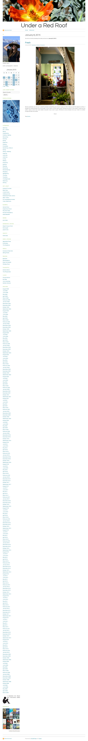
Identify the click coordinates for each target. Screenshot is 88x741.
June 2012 (5, 599)
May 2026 (5, 294)
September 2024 (7, 331)
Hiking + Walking (7, 151)
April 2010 (5, 647)
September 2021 (7, 396)
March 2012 (6, 604)
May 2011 (5, 623)
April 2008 (5, 690)
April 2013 (5, 581)
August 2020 (6, 420)
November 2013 (7, 568)
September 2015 (7, 528)
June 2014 (5, 555)
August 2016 (6, 508)
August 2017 (6, 486)
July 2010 (5, 641)
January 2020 (6, 433)
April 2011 (5, 625)
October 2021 (6, 394)
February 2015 (6, 541)
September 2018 (7, 462)
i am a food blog (6, 281)
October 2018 (6, 460)
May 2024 (5, 338)
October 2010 (6, 636)
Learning (5, 155)
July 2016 (5, 509)
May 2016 (5, 513)
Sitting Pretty (6, 252)
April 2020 (5, 427)
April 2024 (5, 340)
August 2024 (6, 332)
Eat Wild (5, 279)
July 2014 (5, 553)
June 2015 (5, 533)
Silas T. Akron (6, 197)
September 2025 (7, 309)
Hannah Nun (6, 207)
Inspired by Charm (7, 208)
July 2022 (5, 378)
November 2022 (7, 371)
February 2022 (6, 387)
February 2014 (6, 562)
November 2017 (7, 480)
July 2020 (5, 422)
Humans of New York (8, 251)
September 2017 (7, 484)
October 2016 (6, 504)
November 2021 (7, 393)
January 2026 (6, 301)
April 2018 (5, 471)
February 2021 (6, 409)
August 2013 (6, 573)
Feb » (7, 86)
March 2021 (6, 407)
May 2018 (5, 469)
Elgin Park (5, 190)
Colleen (38, 45)
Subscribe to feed (8, 30)
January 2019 (6, 455)
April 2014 (5, 559)
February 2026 (6, 299)
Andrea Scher (6, 269)
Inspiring (5, 153)
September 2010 (7, 637)
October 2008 (6, 679)
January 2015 (6, 542)
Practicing (5, 162)
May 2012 (5, 601)
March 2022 (6, 385)
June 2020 (5, 424)
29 (13, 84)
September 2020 (7, 418)
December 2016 (7, 500)
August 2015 (6, 530)
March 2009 (6, 670)
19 (6, 82)
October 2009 (6, 657)
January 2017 (6, 499)
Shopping (5, 171)
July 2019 (5, 444)
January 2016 (6, 521)
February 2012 (6, 606)
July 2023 (5, 356)
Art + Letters (6, 129)
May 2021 (5, 404)
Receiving (5, 168)
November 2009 (7, 656)
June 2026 (5, 292)
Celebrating (6, 133)
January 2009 (6, 674)
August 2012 (6, 595)
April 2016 (5, 515)
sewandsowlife (6, 214)
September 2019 (7, 440)
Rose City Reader (7, 262)
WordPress (33, 738)
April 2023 (5, 362)
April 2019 (5, 449)
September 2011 (7, 615)
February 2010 (6, 650)
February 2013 (6, 584)
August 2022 (6, 376)
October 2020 (6, 416)
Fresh (28, 43)
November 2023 (7, 349)
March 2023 (6, 363)
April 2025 (5, 318)
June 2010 (5, 643)
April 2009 (5, 668)
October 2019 (6, 438)
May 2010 (5, 645)
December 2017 (7, 478)
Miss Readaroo (6, 260)
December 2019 (7, 435)
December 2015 (7, 522)
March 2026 (6, 298)
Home (26, 30)
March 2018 (6, 473)
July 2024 (5, 334)
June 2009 (5, 665)
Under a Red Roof (44, 25)
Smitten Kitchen (7, 283)
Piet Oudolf (5, 228)
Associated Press (7, 241)
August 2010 (6, 639)
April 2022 (5, 383)
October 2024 (6, 329)
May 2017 (5, 491)
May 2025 (5, 316)
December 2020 (7, 413)
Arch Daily (5, 220)
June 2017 (5, 489)
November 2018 (7, 458)
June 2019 (5, 446)
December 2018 (7, 457)
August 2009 (6, 661)
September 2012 (7, 594)
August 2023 (6, 354)
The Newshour (6, 245)
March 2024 (6, 342)
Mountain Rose (6, 210)
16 (16, 79)
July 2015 (5, 531)
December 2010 (7, 632)
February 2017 (6, 497)
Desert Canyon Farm (8, 226)
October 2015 (6, 526)
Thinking (5, 175)
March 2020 (6, 429)
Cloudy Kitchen (6, 277)
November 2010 (7, 634)
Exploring (5, 142)
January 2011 (6, 630)
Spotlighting (6, 173)
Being (4, 131)
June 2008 (5, 687)
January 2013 (6, 586)
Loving (4, 158)
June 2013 (5, 577)
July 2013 (5, 575)
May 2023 (5, 360)
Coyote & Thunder (7, 188)
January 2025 (6, 323)
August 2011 (6, 617)
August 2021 (6, 398)
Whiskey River (6, 264)
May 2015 (5, 535)
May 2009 (5, 667)
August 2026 (6, 289)
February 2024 (6, 343)
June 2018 (5, 468)
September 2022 (7, 374)
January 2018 (6, 477)
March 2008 (6, 692)
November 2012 (7, 590)
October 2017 (6, 482)
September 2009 (7, 659)
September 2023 (7, 352)
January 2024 (6, 345)
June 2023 (5, 358)
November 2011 (7, 612)
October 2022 (6, 373)
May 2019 (5, 447)
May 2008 (5, 688)
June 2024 (5, 336)
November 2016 (7, 502)
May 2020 (5, 425)
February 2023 (6, 365)
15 (13, 79)
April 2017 (5, 493)
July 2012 (5, 597)
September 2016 (7, 506)
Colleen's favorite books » (14, 730)
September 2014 (7, 550)
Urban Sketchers (7, 201)
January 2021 (6, 411)
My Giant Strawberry (8, 212)
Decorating (5, 137)
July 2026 (5, 290)
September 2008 (7, 681)
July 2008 (5, 685)
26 (6, 84)
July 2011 (5, 619)
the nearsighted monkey (9, 199)
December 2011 (7, 610)
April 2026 (5, 296)
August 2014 (6, 552)
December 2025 (7, 303)
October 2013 (6, 570)
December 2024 (7, 325)
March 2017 (6, 495)
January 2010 (6, 652)
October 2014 (6, 548)
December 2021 (7, 391)
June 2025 (5, 314)
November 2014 (7, 546)
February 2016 (6, 519)
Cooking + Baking (7, 135)
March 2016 (6, 517)
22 (13, 82)
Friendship (5, 146)
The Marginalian (7, 271)
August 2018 (6, 464)
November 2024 (7, 327)
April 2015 (5, 537)
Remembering (6, 169)
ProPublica (5, 243)
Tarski (40, 738)
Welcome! (31, 30)
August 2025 (6, 310)
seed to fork (5, 229)
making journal (6, 194)
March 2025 (6, 320)
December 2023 (7, 347)
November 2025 (7, 305)
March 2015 (6, 539)
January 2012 (6, 608)
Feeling (5, 144)
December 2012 (7, 588)
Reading (5, 166)
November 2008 (7, 678)
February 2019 (6, 453)
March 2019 (6, 451)
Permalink (42, 45)
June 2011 (5, 621)
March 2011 (6, 626)
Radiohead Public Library (9, 195)
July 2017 (5, 488)
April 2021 (5, 405)
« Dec (4, 86)
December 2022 (7, 369)
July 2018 (5, 466)
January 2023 (6, 367)
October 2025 (6, 307)
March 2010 (6, 648)
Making (4, 160)
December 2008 (7, 676)
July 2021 (5, 400)
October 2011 (6, 614)
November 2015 (7, 524)
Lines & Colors (6, 192)
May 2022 (5, 382)
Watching (5, 180)
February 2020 (6, 431)
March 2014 (6, 561)
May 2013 (5, 579)
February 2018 (6, 475)
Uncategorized (6, 179)
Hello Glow (5, 235)
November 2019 (7, 436)
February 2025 (6, 321)
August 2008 (6, 683)
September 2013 (7, 572)
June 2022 (5, 380)
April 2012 (5, 603)
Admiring (5, 127)
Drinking (5, 138)
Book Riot (5, 258)
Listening (5, 157)
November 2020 (7, 415)
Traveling (5, 177)
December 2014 (7, 544)
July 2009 (5, 663)
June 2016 (5, 511)
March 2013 (6, 583)
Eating (4, 140)
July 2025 (5, 312)
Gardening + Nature (8, 148)
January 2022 (6, 389)
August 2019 (6, 442)
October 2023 (6, 351)
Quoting (33, 45)
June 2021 (5, 402)
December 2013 (7, 566)
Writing (4, 182)
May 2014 (5, 557)
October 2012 (6, 592)
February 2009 (6, 672)
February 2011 (6, 628)
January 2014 (6, 564)
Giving (4, 149)
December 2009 (7, 654)
